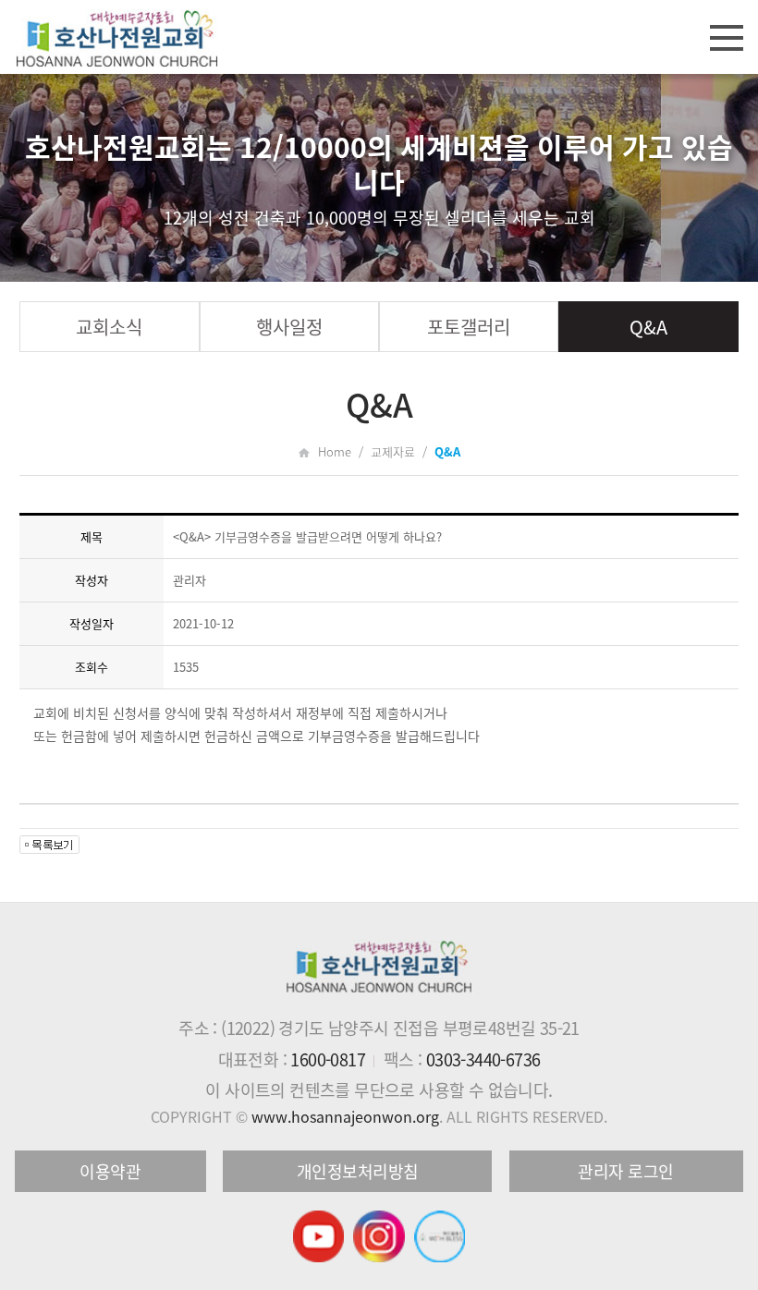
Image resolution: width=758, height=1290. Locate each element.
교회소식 (109, 326)
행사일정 (289, 326)
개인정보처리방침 (358, 1171)
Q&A (648, 326)
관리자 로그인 (626, 1171)
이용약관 (110, 1171)
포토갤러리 (468, 326)
